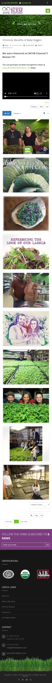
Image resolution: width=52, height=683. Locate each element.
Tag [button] (36, 515)
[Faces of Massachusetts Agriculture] (26, 328)
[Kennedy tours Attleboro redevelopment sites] (26, 443)
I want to (47, 102)
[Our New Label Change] (26, 251)
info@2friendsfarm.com (16, 647)
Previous (34, 107)
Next (41, 107)
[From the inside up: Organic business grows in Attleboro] (26, 482)
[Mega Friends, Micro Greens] (26, 175)
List (47, 107)
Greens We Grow (8, 601)
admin (25, 676)
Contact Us (26, 2)
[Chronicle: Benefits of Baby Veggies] (26, 136)
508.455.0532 (12, 2)
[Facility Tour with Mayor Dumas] (26, 290)
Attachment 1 (8, 48)
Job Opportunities (8, 617)
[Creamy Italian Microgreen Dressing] (26, 213)
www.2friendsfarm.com (16, 653)
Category (16, 113)
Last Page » (24, 521)
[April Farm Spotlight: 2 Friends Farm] (26, 367)
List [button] (42, 515)
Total (8, 113)
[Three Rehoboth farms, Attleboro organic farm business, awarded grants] (26, 405)
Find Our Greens (8, 606)
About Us (5, 596)
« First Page (8, 521)
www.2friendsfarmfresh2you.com (16, 68)
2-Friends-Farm (16, 45)
